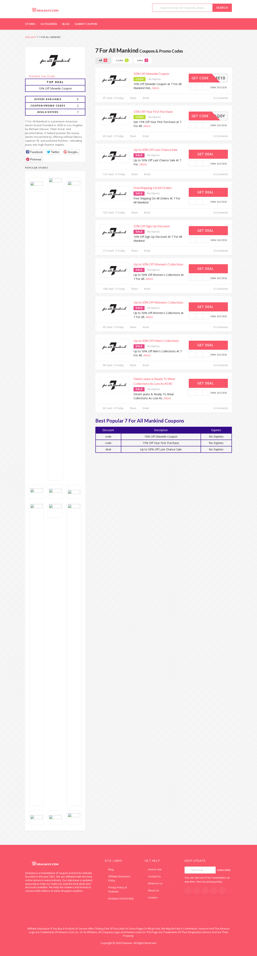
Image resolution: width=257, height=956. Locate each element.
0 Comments (220, 98)
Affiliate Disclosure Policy (119, 878)
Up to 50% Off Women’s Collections (158, 264)
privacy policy (214, 881)
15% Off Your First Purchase (153, 111)
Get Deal (206, 154)
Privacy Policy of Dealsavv (117, 889)
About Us (153, 890)
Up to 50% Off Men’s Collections (156, 340)
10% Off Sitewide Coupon (151, 73)
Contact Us (154, 876)
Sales (142, 60)
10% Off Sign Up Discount (152, 226)
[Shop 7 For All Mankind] (55, 59)
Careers (152, 897)
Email (145, 98)
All (102, 60)
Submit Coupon (86, 24)
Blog (65, 24)
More (155, 88)
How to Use (155, 869)
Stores (30, 24)
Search (222, 7)
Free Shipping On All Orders (153, 188)
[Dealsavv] (45, 9)
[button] (34, 152)
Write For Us (155, 883)
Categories (49, 24)
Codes (121, 60)
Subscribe (224, 870)
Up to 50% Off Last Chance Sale (155, 149)
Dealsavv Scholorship (121, 898)
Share (132, 98)
